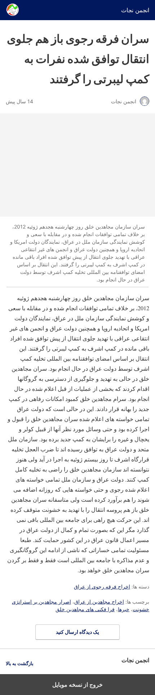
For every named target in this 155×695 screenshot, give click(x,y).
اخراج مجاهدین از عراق (99, 602)
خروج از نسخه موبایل (77, 684)
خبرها (123, 609)
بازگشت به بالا (20, 663)
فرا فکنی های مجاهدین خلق (85, 609)
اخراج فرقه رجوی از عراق (102, 586)
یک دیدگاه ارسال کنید (77, 632)
